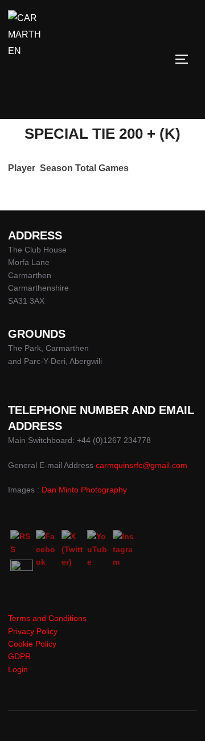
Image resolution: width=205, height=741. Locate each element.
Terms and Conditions (47, 618)
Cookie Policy (32, 643)
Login (18, 669)
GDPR (19, 656)
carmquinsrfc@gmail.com (141, 465)
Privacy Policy (33, 631)
